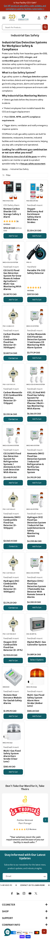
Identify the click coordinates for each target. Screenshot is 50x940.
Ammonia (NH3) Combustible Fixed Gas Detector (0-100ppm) (11, 522)
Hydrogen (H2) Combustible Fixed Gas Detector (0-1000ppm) (11, 586)
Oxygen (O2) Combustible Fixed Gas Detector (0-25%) (13, 646)
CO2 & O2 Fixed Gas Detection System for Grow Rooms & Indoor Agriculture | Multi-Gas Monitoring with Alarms (12, 279)
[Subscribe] (44, 876)
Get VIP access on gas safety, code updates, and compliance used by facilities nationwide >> (25, 7)
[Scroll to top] (44, 931)
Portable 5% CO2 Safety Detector (36, 271)
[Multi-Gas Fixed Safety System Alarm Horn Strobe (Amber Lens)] (37, 677)
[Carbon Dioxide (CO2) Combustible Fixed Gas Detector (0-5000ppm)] (13, 316)
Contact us (13, 358)
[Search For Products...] (45, 27)
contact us (13, 546)
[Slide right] (45, 819)
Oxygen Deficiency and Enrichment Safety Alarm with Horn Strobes (35, 215)
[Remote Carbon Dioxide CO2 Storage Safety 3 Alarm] (13, 191)
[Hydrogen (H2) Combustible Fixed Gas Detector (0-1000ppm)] (13, 563)
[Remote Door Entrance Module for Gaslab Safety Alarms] (13, 677)
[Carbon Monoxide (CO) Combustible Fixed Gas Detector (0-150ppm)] (13, 375)
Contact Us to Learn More (32, 885)
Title (5, 239)
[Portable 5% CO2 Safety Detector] (37, 252)
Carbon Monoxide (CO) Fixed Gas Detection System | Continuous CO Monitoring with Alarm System (36, 341)
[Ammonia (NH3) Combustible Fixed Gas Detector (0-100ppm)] (13, 499)
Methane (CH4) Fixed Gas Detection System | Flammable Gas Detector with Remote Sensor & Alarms (36, 589)
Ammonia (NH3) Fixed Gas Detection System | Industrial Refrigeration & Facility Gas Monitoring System (36, 463)
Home (5, 169)
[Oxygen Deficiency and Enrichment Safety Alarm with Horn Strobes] (37, 191)
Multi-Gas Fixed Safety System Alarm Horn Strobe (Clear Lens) (12, 756)
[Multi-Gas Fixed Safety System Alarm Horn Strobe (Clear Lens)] (13, 733)
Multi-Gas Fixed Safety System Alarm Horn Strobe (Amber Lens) (35, 700)
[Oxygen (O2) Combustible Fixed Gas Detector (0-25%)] (13, 624)
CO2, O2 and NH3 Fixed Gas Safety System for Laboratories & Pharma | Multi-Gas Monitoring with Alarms (36, 400)
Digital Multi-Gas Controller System (37, 643)
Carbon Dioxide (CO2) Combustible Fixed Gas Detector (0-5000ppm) (11, 341)
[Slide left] (4, 819)
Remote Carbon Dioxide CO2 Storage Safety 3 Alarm (12, 213)
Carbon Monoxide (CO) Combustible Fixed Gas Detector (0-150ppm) (12, 397)
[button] (4, 17)
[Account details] (39, 18)
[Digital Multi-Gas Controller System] (37, 624)
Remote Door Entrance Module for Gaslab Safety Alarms (12, 699)
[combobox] (21, 27)
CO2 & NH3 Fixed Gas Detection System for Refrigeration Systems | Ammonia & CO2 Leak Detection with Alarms (12, 463)
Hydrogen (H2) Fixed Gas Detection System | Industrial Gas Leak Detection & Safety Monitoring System (36, 526)
